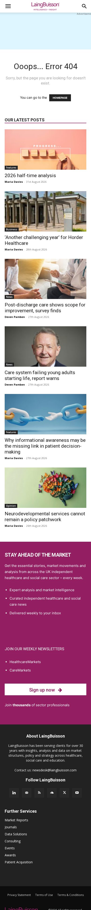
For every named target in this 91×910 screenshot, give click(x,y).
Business (11, 229)
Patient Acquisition (19, 862)
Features (11, 167)
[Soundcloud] (51, 793)
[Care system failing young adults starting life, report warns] (45, 346)
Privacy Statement (19, 895)
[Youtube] (77, 793)
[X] (64, 793)
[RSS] (39, 793)
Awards (10, 855)
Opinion (11, 505)
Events (10, 848)
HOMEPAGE (60, 97)
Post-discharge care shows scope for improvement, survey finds (45, 307)
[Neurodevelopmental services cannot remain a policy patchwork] (45, 487)
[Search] (84, 6)
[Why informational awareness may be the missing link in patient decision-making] (45, 414)
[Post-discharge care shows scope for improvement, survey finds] (45, 279)
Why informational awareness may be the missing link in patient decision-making (45, 446)
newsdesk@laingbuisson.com (54, 770)
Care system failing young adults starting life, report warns (40, 375)
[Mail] (26, 793)
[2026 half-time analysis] (45, 149)
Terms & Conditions (70, 895)
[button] (7, 6)
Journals (11, 827)
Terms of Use (44, 895)
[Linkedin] (14, 793)
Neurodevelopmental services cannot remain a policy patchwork (45, 516)
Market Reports (16, 820)
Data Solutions (16, 834)
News (9, 297)
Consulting (13, 841)
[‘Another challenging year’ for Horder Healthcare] (45, 211)
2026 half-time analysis (30, 175)
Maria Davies (14, 181)
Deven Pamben (15, 317)
